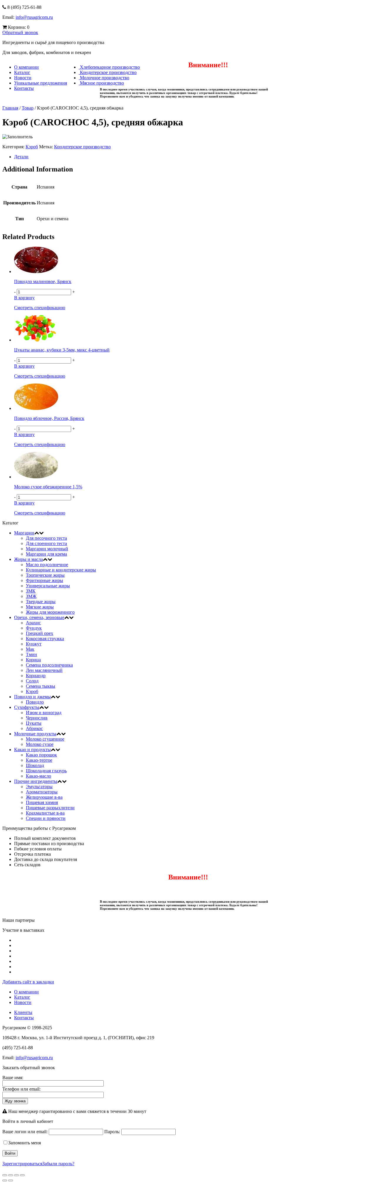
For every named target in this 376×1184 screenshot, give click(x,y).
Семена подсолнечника (49, 664)
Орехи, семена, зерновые (39, 617)
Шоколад (35, 765)
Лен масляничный (44, 670)
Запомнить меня (24, 1142)
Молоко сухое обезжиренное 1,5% (48, 486)
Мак (30, 649)
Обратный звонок (20, 32)
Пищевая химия (42, 802)
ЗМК (31, 590)
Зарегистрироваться (22, 1163)
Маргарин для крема (46, 553)
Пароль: (112, 1131)
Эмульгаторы (39, 786)
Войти (10, 1153)
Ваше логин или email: (25, 1131)
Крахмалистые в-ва (45, 812)
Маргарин (24, 532)
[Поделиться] (10, 1175)
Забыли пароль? (58, 1163)
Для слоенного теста (46, 543)
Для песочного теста (46, 538)
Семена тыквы (40, 686)
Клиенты (23, 1012)
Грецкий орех (39, 633)
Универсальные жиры (48, 585)
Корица (33, 659)
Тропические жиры (45, 575)
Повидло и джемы (32, 696)
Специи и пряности (46, 818)
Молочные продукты (35, 733)
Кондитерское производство (108, 72)
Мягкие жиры (40, 606)
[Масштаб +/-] (22, 1175)
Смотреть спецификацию (39, 307)
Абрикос (34, 728)
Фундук (34, 627)
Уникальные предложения (40, 82)
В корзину (24, 297)
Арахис (33, 622)
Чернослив (37, 717)
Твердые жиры (41, 601)
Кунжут (33, 643)
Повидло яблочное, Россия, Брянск (49, 418)
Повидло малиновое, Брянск (42, 281)
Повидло (35, 701)
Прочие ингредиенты (35, 781)
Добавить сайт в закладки (28, 981)
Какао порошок (41, 754)
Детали (21, 156)
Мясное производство (101, 82)
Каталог (22, 72)
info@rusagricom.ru (34, 17)
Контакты (24, 88)
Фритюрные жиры (44, 580)
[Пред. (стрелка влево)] (4, 1180)
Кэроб (32, 146)
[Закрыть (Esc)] (4, 1175)
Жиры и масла (28, 559)
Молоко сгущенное (45, 738)
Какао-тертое (39, 760)
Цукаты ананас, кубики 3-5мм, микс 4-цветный (62, 349)
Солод (32, 680)
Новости (22, 77)
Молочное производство (104, 77)
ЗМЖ (31, 596)
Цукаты (33, 723)
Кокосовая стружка (45, 638)
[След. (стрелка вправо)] (10, 1180)
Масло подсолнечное (47, 564)
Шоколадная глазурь (46, 770)
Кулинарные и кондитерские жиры (61, 569)
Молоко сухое (39, 744)
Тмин (31, 654)
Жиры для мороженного (50, 612)
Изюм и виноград (43, 712)
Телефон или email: (21, 1089)
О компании (26, 67)
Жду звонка (15, 1101)
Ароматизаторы (42, 791)
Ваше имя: (12, 1077)
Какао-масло (38, 775)
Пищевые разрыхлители (50, 807)
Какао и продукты (32, 749)
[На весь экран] (16, 1175)
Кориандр (36, 675)
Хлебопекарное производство (109, 67)
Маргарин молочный (47, 548)
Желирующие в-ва (44, 797)
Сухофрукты (26, 707)
